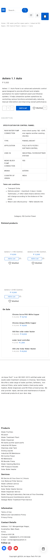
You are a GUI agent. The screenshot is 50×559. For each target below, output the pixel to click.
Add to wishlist (45, 108)
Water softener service (10, 484)
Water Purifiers (7, 432)
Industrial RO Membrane (10, 453)
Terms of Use (6, 512)
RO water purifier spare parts (18, 23)
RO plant (4, 435)
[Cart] (45, 16)
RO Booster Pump (8, 461)
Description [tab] (7, 118)
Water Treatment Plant (10, 437)
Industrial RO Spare (8, 445)
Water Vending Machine (10, 464)
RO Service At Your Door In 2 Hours (15, 478)
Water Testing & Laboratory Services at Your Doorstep (22, 494)
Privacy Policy (6, 517)
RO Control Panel (13, 26)
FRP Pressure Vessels (9, 467)
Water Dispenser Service (10, 492)
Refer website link (36, 202)
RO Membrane (6, 459)
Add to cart (23, 108)
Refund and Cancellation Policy (13, 515)
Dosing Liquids (7, 451)
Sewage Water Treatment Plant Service (16, 500)
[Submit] (25, 10)
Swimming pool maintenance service (15, 497)
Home (3, 23)
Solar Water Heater (8, 469)
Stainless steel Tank (9, 448)
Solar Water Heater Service (11, 489)
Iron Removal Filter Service (11, 481)
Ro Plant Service (7, 486)
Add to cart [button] (11, 258)
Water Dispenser (7, 440)
